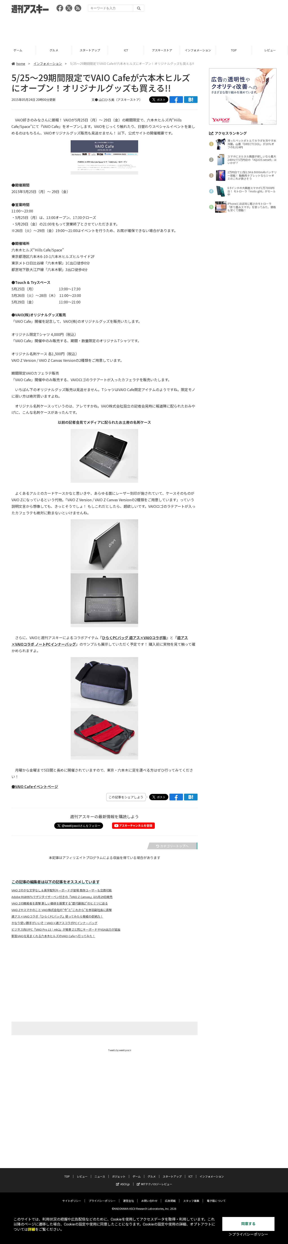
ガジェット (119, 1176)
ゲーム (18, 50)
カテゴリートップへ (174, 846)
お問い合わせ (149, 1201)
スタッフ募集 (191, 1201)
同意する (248, 1224)
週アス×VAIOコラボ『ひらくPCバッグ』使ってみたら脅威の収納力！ (57, 916)
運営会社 (128, 1201)
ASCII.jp (125, 1184)
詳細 (31, 1229)
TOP (234, 50)
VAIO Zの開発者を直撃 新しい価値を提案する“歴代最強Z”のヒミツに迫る (59, 903)
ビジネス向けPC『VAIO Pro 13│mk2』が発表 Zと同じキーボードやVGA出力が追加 (65, 929)
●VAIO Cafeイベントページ (34, 786)
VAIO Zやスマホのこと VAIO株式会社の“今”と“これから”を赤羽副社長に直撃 (61, 909)
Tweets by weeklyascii (119, 1050)
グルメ (54, 50)
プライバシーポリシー (102, 1201)
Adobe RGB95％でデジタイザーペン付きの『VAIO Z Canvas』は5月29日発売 (61, 896)
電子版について (216, 1201)
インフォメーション (198, 50)
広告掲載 (170, 1201)
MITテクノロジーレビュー (156, 1184)
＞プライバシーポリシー (248, 1234)
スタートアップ (90, 50)
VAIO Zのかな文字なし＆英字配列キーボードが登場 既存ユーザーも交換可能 (61, 890)
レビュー (270, 50)
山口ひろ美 (106, 99)
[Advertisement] (144, 28)
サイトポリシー (71, 1201)
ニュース (99, 1176)
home (20, 63)
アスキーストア (162, 50)
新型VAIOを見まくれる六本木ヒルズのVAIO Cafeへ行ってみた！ (53, 936)
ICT (126, 50)
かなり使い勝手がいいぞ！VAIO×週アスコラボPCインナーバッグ (54, 923)
